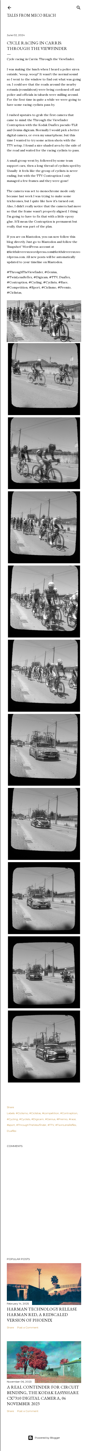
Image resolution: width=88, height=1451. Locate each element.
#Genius (50, 1119)
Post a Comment (27, 1327)
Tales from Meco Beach (31, 15)
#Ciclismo (22, 1113)
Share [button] (10, 1107)
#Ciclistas (35, 1113)
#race (72, 1119)
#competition (50, 1113)
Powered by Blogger (47, 1437)
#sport (11, 1124)
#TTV (51, 1124)
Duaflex (11, 1130)
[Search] (78, 7)
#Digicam (37, 1119)
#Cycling (12, 1119)
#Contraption (68, 1113)
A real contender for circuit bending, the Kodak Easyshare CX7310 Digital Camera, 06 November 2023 (43, 1395)
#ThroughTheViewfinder (31, 1124)
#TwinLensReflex (65, 1124)
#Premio (62, 1119)
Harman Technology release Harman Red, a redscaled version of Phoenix (42, 1314)
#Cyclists (24, 1119)
